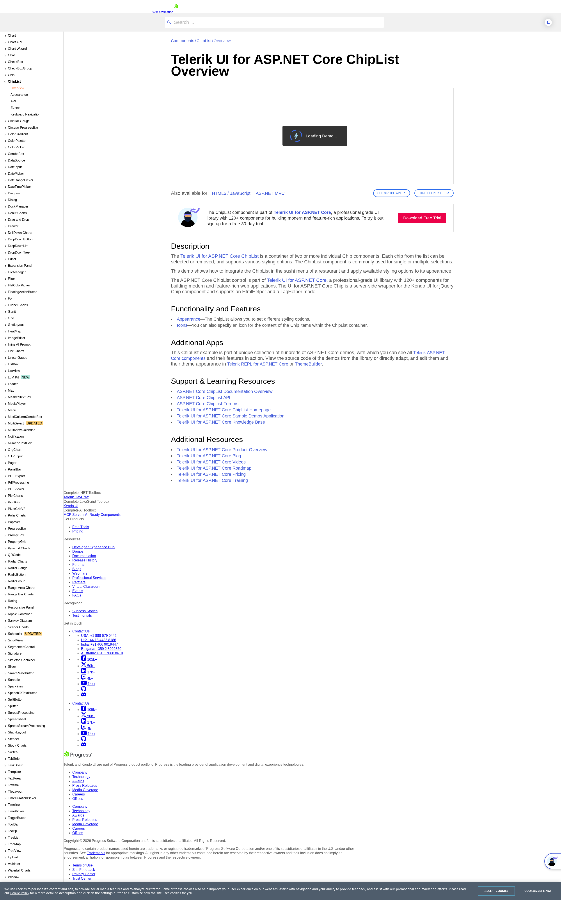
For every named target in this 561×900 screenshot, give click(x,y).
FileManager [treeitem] (17, 272)
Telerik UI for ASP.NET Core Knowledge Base (221, 422)
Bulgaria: (101, 649)
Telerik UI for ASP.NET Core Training (212, 480)
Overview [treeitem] (17, 88)
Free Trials (80, 527)
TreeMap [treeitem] (14, 844)
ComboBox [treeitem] (16, 154)
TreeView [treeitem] (14, 850)
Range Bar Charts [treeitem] (21, 594)
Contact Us (81, 631)
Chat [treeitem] (11, 55)
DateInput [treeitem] (15, 167)
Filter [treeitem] (11, 278)
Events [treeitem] (16, 108)
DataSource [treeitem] (16, 160)
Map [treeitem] (11, 390)
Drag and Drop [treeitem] (18, 219)
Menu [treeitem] (12, 410)
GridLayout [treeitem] (16, 325)
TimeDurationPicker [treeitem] (22, 798)
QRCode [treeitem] (14, 555)
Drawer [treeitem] (13, 226)
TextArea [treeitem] (14, 778)
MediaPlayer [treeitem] (17, 403)
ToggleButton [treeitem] (17, 818)
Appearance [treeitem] (19, 94)
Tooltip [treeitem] (12, 831)
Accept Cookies (496, 891)
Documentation (84, 556)
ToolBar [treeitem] (13, 824)
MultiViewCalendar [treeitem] (21, 430)
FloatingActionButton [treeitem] (22, 292)
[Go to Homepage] (176, 12)
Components (182, 41)
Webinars (79, 573)
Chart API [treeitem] (15, 42)
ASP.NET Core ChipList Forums (207, 403)
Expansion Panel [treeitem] (20, 265)
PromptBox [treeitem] (16, 535)
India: (99, 644)
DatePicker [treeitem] (16, 173)
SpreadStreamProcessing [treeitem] (26, 726)
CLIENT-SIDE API (389, 193)
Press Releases (84, 785)
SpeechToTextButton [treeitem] (22, 693)
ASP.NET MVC (270, 193)
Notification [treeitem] (16, 436)
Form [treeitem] (12, 298)
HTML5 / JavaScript (231, 193)
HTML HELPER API (431, 193)
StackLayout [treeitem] (17, 732)
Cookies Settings (537, 891)
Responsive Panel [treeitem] (21, 607)
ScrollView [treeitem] (15, 640)
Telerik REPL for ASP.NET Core (257, 364)
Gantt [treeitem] (12, 311)
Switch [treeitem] (13, 752)
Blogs (76, 569)
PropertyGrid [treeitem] (17, 541)
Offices (77, 799)
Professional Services (89, 578)
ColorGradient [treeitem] (18, 134)
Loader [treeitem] (13, 384)
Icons (182, 325)
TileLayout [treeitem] (15, 791)
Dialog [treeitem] (12, 200)
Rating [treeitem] (12, 601)
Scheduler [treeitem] (24, 634)
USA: (99, 635)
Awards (78, 781)
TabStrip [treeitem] (14, 758)
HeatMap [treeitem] (14, 331)
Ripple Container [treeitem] (20, 614)
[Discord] (83, 695)
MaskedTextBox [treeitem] (19, 397)
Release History (84, 560)
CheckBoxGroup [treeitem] (20, 68)
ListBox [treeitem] (13, 364)
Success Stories (85, 611)
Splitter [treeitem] (13, 706)
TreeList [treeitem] (13, 837)
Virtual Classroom (86, 586)
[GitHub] (83, 690)
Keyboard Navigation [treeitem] (25, 114)
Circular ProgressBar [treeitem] (23, 127)
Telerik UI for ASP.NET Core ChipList (219, 256)
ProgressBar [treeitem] (17, 528)
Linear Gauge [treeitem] (17, 357)
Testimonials (82, 615)
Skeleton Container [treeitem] (21, 660)
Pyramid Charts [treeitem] (19, 548)
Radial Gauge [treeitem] (17, 568)
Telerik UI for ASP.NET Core (302, 212)
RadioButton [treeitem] (16, 574)
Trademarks (96, 853)
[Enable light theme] (548, 22)
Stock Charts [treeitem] (17, 745)
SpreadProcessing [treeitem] (21, 712)
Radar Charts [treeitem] (17, 561)
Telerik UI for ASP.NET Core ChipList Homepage (224, 409)
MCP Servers (74, 515)
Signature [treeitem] (14, 653)
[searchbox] (274, 22)
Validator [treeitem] (14, 864)
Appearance (188, 319)
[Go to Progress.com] (78, 756)
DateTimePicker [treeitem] (19, 186)
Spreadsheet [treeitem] (17, 719)
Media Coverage (85, 790)
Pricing (77, 531)
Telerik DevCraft (76, 497)
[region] (280, 891)
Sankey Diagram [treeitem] (20, 620)
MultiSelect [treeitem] (25, 423)
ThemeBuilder (308, 364)
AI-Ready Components (103, 515)
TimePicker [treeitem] (16, 811)
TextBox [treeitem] (14, 785)
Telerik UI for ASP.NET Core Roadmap (214, 468)
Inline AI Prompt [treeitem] (19, 344)
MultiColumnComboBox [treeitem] (25, 417)
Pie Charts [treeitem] (15, 495)
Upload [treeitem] (13, 857)
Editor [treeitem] (12, 259)
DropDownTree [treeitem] (19, 252)
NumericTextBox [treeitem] (20, 443)
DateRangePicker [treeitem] (20, 180)
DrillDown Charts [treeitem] (20, 232)
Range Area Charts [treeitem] (21, 587)
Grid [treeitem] (11, 318)
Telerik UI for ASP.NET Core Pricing (211, 474)
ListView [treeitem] (14, 371)
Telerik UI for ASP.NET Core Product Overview (222, 449)
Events (77, 591)
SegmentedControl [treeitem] (21, 647)
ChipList (204, 41)
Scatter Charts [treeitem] (18, 627)
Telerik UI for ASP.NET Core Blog (209, 455)
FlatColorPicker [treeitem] (19, 285)
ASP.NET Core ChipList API (203, 397)
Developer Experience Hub (93, 547)
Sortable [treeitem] (14, 680)
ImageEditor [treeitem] (16, 338)
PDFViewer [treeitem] (16, 489)
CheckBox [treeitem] (15, 62)
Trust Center (81, 878)
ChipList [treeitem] (14, 81)
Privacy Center (83, 874)
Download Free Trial (422, 218)
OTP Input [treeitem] (15, 456)
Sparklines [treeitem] (15, 686)
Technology (81, 777)
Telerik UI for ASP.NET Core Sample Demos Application (230, 416)
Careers (78, 794)
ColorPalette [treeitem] (16, 140)
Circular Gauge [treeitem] (19, 121)
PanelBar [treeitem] (14, 469)
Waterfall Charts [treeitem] (19, 870)
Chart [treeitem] (12, 35)
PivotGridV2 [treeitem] (16, 509)
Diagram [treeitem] (14, 193)
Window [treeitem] (13, 877)
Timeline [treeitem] (14, 804)
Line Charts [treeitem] (16, 351)
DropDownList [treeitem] (18, 246)
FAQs (76, 595)
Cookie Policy (19, 893)
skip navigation (162, 12)
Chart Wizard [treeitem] (17, 48)
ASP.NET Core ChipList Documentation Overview (224, 391)
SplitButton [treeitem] (15, 699)
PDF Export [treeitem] (16, 476)
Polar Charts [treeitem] (17, 515)
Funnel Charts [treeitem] (18, 305)
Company (79, 772)
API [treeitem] (13, 101)
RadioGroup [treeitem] (16, 581)
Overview (222, 41)
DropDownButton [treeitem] (20, 239)
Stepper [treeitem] (13, 739)
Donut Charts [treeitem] (17, 213)
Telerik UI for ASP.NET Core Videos (211, 462)
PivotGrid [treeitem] (14, 502)
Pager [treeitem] (12, 463)
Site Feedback (83, 870)
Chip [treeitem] (11, 75)
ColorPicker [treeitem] (16, 147)
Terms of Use (82, 865)
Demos (77, 551)
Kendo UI (71, 506)
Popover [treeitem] (14, 522)
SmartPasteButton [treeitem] (21, 673)
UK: (98, 640)
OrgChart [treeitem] (14, 449)
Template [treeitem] (14, 772)
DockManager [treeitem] (18, 206)
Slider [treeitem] (12, 666)
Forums (78, 564)
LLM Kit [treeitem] (18, 377)
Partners (78, 582)
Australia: (102, 653)
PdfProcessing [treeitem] (18, 482)
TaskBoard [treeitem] (15, 765)
